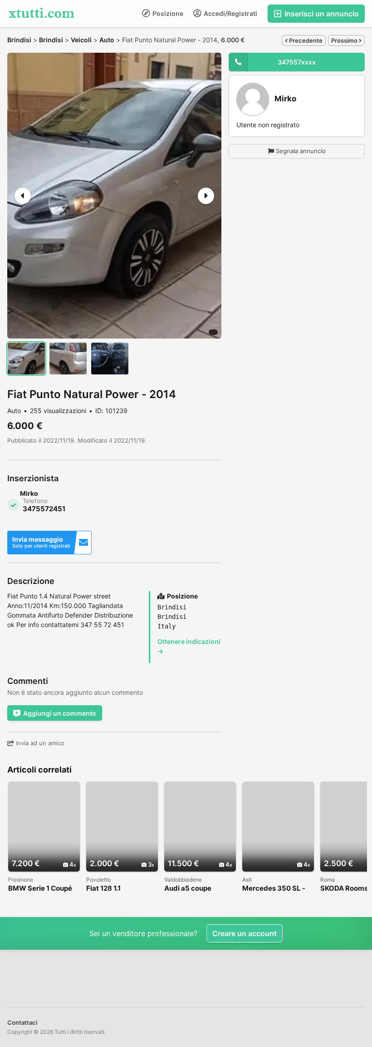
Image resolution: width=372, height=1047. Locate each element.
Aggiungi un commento (59, 713)
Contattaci (22, 1022)
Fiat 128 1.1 (103, 888)
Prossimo (345, 40)
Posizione (167, 13)
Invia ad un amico (39, 743)
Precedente (305, 40)
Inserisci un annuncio (321, 13)
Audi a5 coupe (187, 888)
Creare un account (244, 933)
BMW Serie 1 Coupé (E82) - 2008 (40, 888)
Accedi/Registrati (229, 13)
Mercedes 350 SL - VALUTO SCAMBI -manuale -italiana (273, 888)
